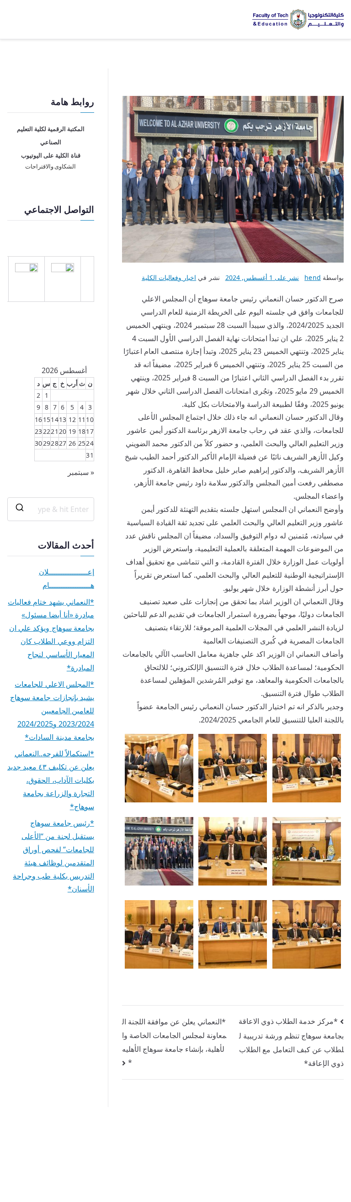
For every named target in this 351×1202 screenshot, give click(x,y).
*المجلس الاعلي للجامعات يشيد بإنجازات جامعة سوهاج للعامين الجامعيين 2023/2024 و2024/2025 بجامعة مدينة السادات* (52, 710)
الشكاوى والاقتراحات (50, 166)
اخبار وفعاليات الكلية (169, 277)
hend (312, 277)
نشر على (262, 277)
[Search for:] (51, 509)
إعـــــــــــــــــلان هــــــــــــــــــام (66, 578)
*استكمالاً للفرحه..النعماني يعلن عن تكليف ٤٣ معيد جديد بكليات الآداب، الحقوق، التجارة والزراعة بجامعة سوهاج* (50, 780)
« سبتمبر (81, 472)
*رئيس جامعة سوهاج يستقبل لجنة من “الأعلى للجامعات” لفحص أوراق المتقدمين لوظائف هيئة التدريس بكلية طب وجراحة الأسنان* (53, 856)
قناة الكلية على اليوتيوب (50, 155)
